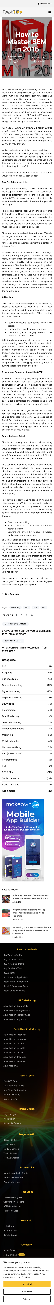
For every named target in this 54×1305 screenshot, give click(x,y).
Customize (27, 1291)
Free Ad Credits (11, 1157)
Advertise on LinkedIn (14, 1047)
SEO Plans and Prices (13, 1085)
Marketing (7, 734)
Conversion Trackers (13, 1201)
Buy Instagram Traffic (13, 963)
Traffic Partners (11, 1153)
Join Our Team (13, 1254)
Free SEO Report (11, 1081)
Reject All (27, 1299)
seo (43, 607)
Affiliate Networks (12, 1206)
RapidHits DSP (10, 1139)
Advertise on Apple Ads (14, 1019)
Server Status (10, 1234)
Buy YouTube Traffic (13, 959)
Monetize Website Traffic (15, 1173)
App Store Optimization (14, 1090)
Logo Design (9, 1114)
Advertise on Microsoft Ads (16, 1014)
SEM (35, 607)
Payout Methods (11, 1182)
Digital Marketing (11, 691)
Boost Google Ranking (14, 990)
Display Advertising (12, 697)
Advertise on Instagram (14, 1039)
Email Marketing (10, 716)
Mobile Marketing (11, 741)
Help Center (9, 1226)
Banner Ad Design (12, 1123)
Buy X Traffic (9, 972)
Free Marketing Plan (13, 1197)
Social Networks (10, 778)
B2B (4, 666)
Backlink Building (11, 1094)
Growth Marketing (11, 722)
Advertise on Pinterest (14, 1061)
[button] (45, 3)
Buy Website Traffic (12, 955)
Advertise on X (10, 1065)
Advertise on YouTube (14, 1043)
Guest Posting (10, 1098)
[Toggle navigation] (43, 12)
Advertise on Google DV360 (16, 1010)
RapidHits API (10, 1230)
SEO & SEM (38, 60)
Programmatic (9, 759)
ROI (4, 765)
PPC (26, 607)
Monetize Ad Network (14, 1177)
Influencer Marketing (13, 728)
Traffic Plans (9, 1144)
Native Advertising (11, 747)
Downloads (8, 703)
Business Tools (10, 678)
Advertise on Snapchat (14, 1056)
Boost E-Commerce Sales (15, 986)
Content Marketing (12, 685)
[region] (27, 1281)
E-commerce (9, 709)
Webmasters (8, 790)
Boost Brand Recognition (15, 981)
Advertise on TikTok (13, 1052)
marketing (15, 607)
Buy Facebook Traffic (13, 968)
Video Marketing (10, 784)
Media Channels (11, 1148)
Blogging (7, 672)
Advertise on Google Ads (15, 1006)
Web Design (9, 1118)
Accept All (27, 1284)
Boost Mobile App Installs (15, 977)
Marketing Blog (10, 1210)
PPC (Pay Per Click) (12, 753)
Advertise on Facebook (14, 1034)
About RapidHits (11, 1250)
